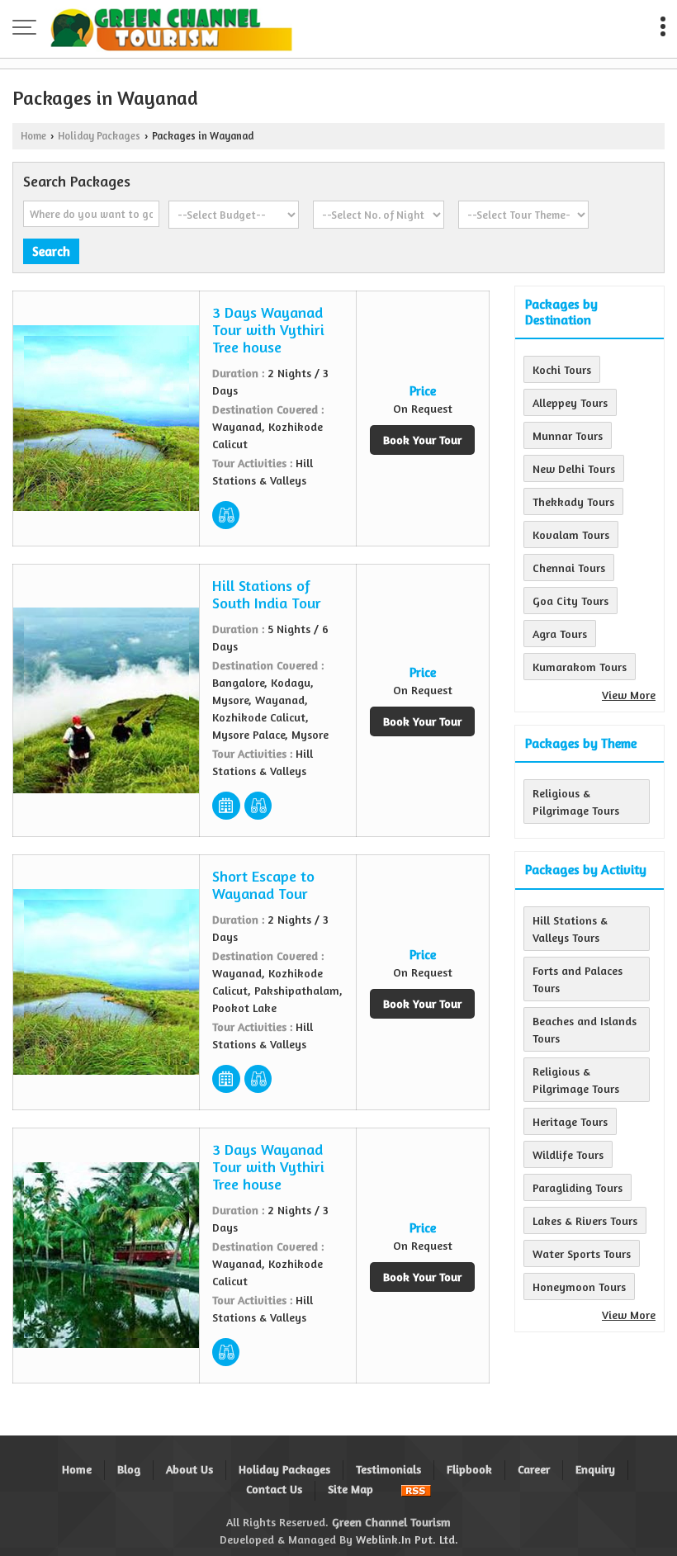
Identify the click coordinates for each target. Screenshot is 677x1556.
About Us (189, 1469)
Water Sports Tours (582, 1253)
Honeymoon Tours (579, 1286)
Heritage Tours (570, 1121)
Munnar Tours (568, 435)
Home (33, 136)
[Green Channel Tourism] (172, 29)
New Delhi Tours (574, 468)
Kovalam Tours (571, 534)
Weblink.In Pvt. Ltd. (407, 1539)
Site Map (350, 1489)
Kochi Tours (562, 369)
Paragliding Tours (578, 1187)
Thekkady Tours (573, 501)
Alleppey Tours (570, 402)
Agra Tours (560, 634)
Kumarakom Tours (580, 667)
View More (629, 695)
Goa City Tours (570, 601)
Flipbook (469, 1469)
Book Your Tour (422, 440)
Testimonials (388, 1469)
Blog (128, 1469)
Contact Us (274, 1489)
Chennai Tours (569, 567)
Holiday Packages (99, 136)
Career (534, 1469)
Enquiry (595, 1469)
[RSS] (416, 1488)
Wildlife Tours (568, 1154)
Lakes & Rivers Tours (585, 1220)
